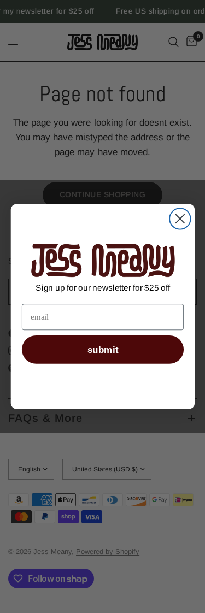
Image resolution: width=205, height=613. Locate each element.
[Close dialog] (179, 218)
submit (102, 350)
